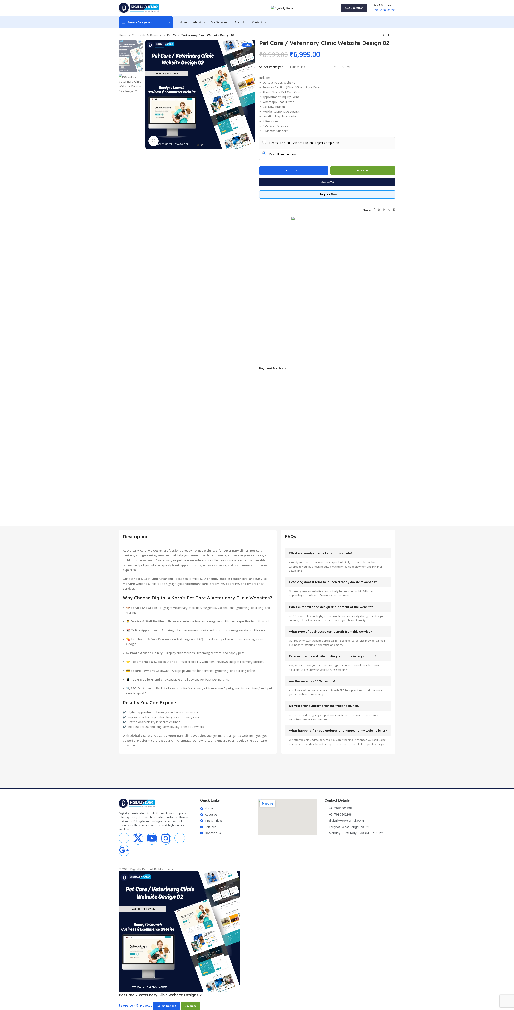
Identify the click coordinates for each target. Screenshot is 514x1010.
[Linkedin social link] (384, 210)
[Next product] (393, 35)
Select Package (270, 67)
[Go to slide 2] (202, 145)
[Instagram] (166, 839)
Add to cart (294, 170)
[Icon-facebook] (124, 838)
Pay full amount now (282, 154)
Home (123, 35)
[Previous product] (383, 35)
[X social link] (379, 210)
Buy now (362, 170)
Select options (166, 1006)
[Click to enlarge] (153, 141)
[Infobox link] (384, 8)
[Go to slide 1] (198, 145)
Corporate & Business (147, 35)
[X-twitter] (138, 839)
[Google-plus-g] (124, 850)
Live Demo (327, 182)
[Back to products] (388, 35)
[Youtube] (152, 839)
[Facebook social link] (374, 210)
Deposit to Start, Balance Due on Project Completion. (304, 143)
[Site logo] (139, 8)
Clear (347, 67)
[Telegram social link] (394, 210)
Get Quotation (354, 8)
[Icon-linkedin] (179, 838)
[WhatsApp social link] (389, 210)
